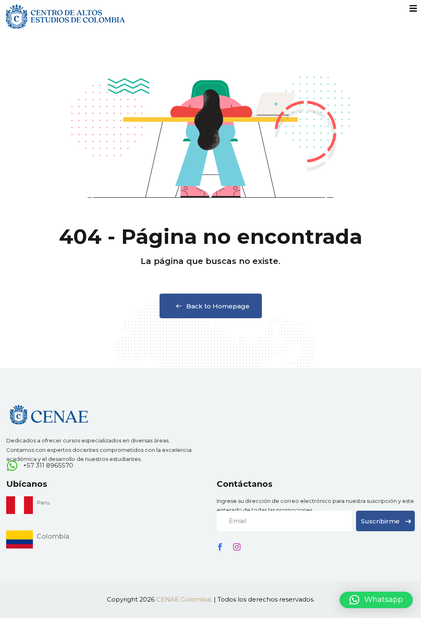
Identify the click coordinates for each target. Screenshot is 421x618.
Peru (43, 502)
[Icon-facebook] (220, 546)
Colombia (53, 536)
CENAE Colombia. (184, 599)
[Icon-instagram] (236, 546)
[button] (376, 600)
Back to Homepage (218, 306)
